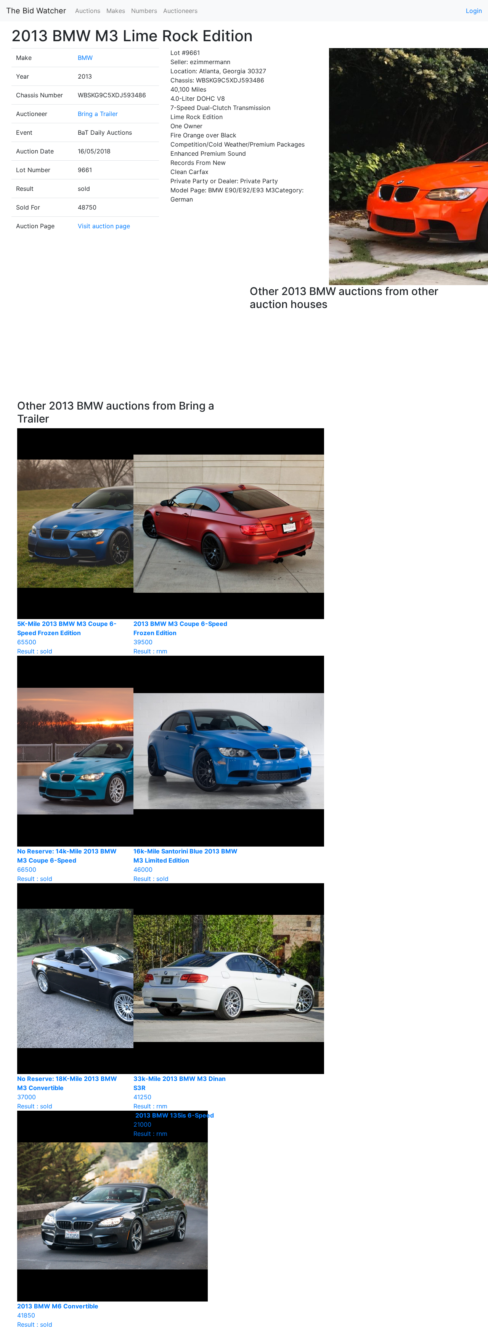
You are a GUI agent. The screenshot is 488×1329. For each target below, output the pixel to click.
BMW (85, 57)
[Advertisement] (127, 342)
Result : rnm (173, 1124)
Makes (115, 11)
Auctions (87, 11)
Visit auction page (104, 226)
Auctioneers (180, 11)
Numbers (144, 11)
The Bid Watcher (36, 10)
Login (474, 11)
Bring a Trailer (98, 114)
